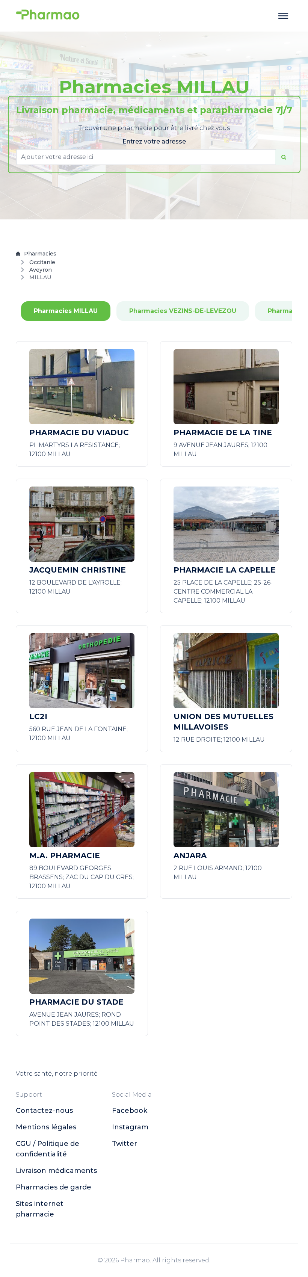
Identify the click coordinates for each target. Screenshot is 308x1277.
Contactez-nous (44, 1110)
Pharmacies (40, 253)
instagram (130, 1127)
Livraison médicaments (56, 1171)
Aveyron (40, 269)
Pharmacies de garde (53, 1187)
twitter (124, 1143)
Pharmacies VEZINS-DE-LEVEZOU (182, 310)
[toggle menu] (283, 16)
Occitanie (42, 262)
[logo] (48, 16)
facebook (129, 1110)
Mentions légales (46, 1127)
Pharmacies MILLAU (66, 310)
